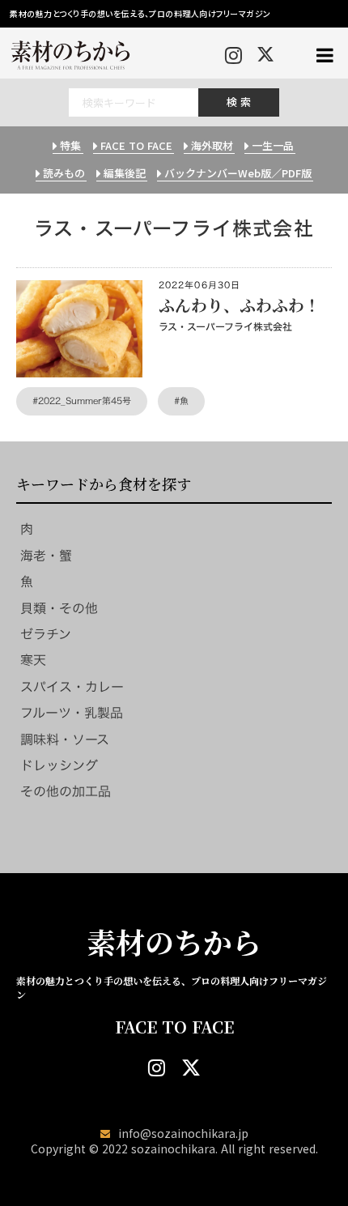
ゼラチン (45, 634)
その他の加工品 (65, 791)
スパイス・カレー (72, 687)
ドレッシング (59, 765)
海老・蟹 (46, 556)
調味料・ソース (64, 739)
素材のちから (174, 942)
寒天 (33, 660)
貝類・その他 (59, 608)
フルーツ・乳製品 (71, 713)
